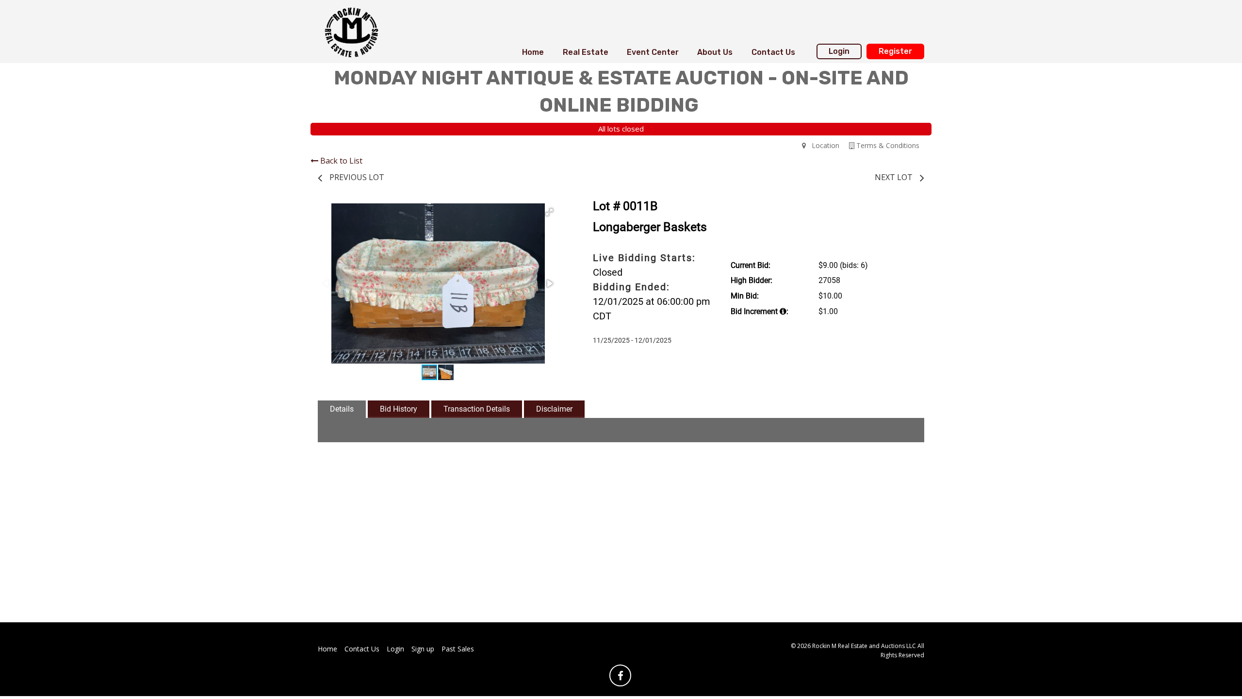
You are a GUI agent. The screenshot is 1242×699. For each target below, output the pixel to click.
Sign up (422, 648)
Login (839, 51)
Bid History (398, 409)
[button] (549, 212)
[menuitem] (533, 52)
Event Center (653, 52)
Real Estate (585, 52)
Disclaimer (554, 409)
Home (533, 52)
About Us (715, 52)
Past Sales (457, 648)
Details (342, 409)
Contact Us (773, 52)
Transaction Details (476, 409)
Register (895, 51)
